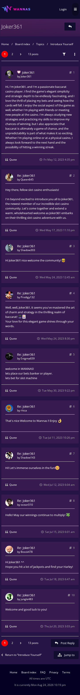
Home (5, 44)
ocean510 (27, 505)
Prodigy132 (28, 297)
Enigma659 (28, 358)
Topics (40, 44)
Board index (22, 44)
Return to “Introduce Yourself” (23, 655)
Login (63, 9)
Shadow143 (28, 457)
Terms (66, 672)
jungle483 (27, 599)
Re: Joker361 (26, 175)
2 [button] (12, 54)
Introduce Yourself (61, 44)
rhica (24, 410)
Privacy (53, 672)
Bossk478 (27, 552)
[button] (21, 54)
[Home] (15, 9)
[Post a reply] (70, 27)
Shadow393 (28, 250)
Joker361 (12, 26)
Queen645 (27, 179)
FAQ (42, 672)
